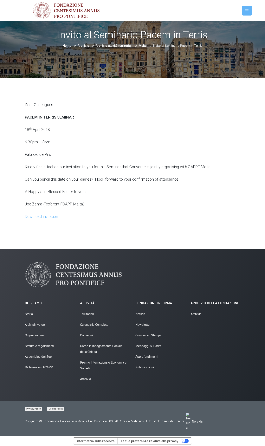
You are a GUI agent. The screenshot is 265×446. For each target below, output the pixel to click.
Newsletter (143, 324)
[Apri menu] (247, 11)
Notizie (140, 314)
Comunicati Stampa (148, 335)
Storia (29, 314)
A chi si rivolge (35, 324)
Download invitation (41, 216)
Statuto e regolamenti (39, 346)
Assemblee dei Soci (38, 357)
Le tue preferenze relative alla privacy (149, 441)
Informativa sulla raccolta (95, 441)
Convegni (86, 335)
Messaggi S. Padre (148, 346)
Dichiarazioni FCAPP (39, 367)
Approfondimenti (146, 357)
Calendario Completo (94, 324)
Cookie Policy (56, 408)
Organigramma (34, 335)
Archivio (85, 379)
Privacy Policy (33, 408)
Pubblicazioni (144, 367)
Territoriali (87, 314)
